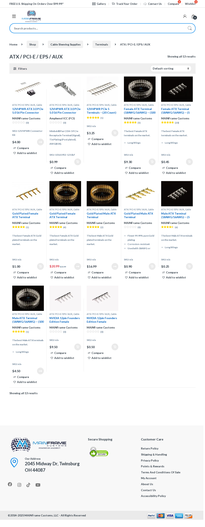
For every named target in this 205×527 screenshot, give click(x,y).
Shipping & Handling (154, 454)
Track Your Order (127, 3)
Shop (32, 44)
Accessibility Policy (153, 496)
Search (189, 28)
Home (13, 44)
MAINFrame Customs (26, 118)
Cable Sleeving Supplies (65, 44)
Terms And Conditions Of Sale (160, 472)
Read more (40, 142)
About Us (147, 484)
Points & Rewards (152, 466)
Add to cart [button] (77, 161)
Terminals (101, 44)
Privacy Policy (150, 460)
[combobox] (97, 28)
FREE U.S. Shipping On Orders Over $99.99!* (36, 3)
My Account (149, 478)
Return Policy (149, 448)
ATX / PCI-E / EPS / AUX (23, 105)
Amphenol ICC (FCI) (62, 118)
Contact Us (155, 3)
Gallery (101, 3)
